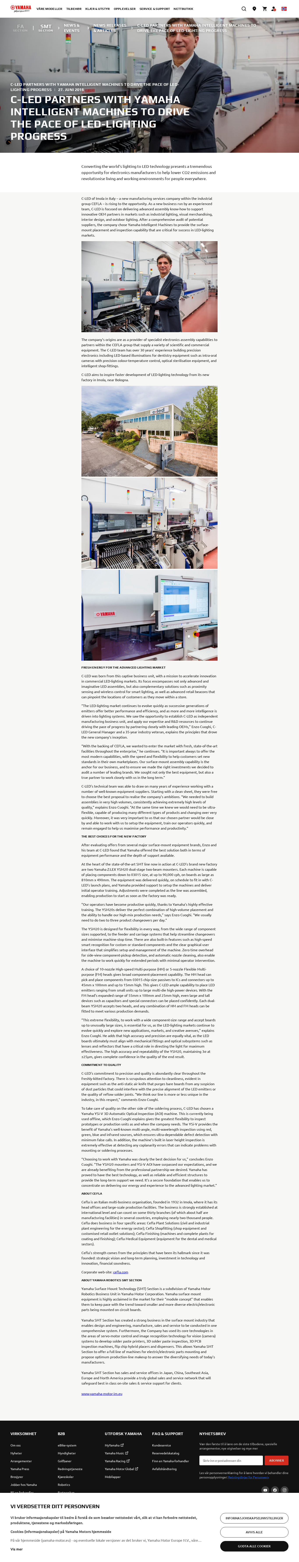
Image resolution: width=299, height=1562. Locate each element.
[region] (149, 1527)
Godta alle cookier (254, 1546)
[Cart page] (264, 8)
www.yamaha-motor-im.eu (101, 1393)
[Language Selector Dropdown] (284, 8)
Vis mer (17, 1548)
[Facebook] (275, 1490)
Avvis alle (254, 1532)
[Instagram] (284, 1490)
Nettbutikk (183, 9)
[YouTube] (265, 1490)
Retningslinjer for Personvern (248, 1477)
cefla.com (120, 1272)
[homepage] (21, 9)
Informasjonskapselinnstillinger (254, 1518)
